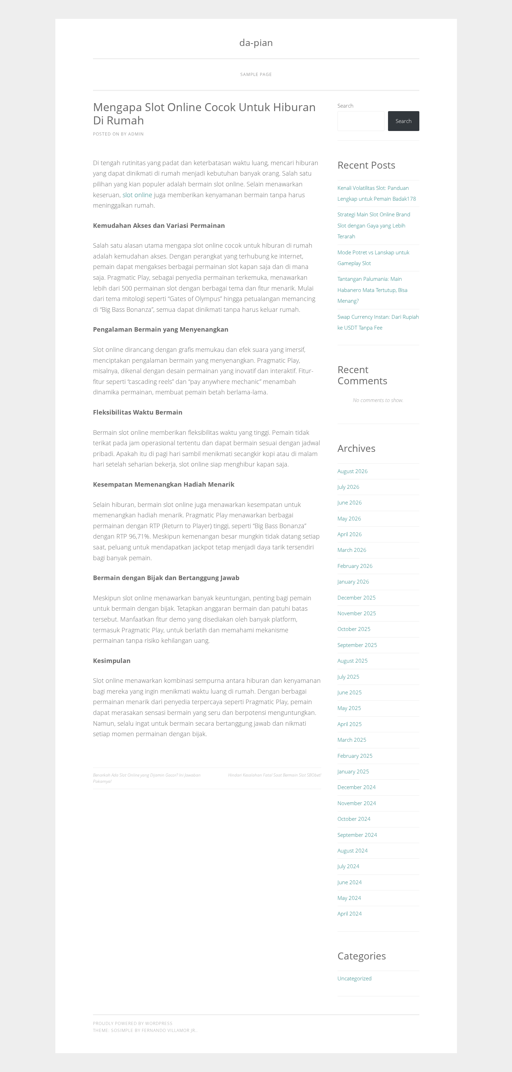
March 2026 (352, 549)
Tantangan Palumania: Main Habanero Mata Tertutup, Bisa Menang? (373, 289)
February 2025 (355, 755)
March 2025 (352, 739)
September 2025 (357, 644)
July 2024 (348, 866)
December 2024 (357, 787)
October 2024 (354, 818)
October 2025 (354, 628)
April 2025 (350, 723)
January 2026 (353, 581)
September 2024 (357, 834)
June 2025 (350, 692)
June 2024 (350, 882)
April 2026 (350, 534)
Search (346, 105)
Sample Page (256, 74)
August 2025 (353, 660)
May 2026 (349, 518)
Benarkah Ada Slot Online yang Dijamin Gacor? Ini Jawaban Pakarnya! (147, 778)
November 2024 (357, 803)
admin (136, 134)
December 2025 (357, 597)
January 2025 (353, 771)
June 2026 (350, 502)
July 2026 (348, 486)
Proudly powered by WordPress (133, 1023)
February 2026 (355, 565)
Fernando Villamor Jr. (169, 1030)
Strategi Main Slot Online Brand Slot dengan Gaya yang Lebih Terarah (374, 225)
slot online (137, 195)
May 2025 (349, 707)
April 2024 (350, 913)
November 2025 (357, 613)
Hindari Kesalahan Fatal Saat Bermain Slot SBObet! (274, 775)
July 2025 (348, 676)
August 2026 (353, 471)
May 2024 (349, 897)
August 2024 (353, 850)
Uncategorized (355, 978)
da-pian (256, 42)
